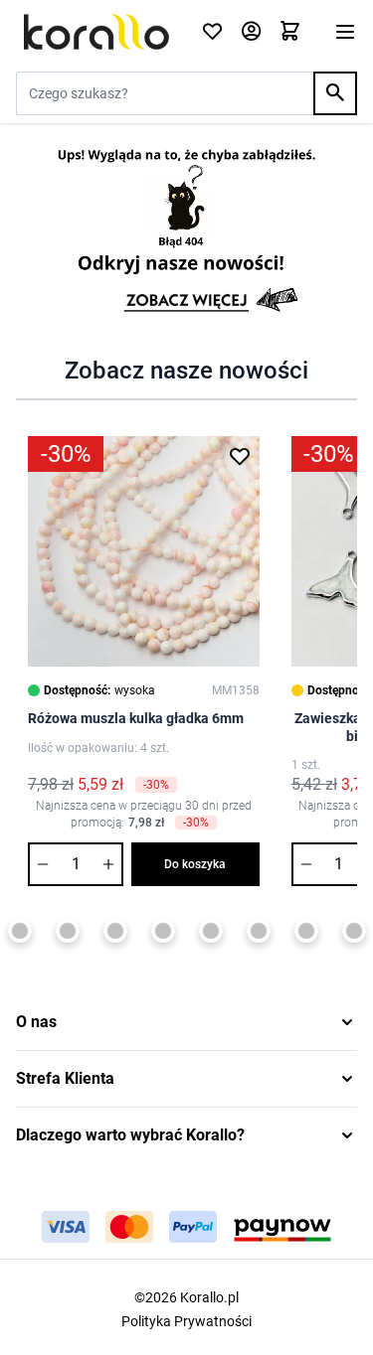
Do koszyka (195, 864)
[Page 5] (20, 931)
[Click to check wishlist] (212, 32)
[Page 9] (211, 931)
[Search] (335, 93)
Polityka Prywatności (186, 1321)
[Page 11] (306, 931)
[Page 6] (68, 931)
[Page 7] (115, 931)
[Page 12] (354, 931)
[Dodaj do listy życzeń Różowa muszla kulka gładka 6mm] (240, 456)
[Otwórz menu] (345, 32)
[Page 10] (259, 931)
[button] (186, 1022)
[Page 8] (163, 931)
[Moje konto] (251, 32)
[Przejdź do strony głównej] (96, 32)
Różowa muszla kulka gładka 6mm (136, 718)
